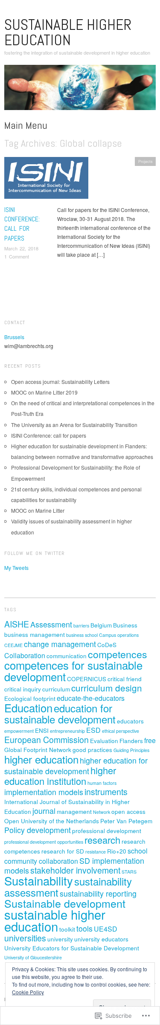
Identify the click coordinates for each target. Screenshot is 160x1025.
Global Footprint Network (37, 749)
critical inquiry (22, 689)
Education (28, 707)
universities (25, 938)
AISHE (16, 624)
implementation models (43, 792)
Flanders (131, 740)
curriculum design (106, 687)
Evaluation (104, 740)
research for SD (62, 851)
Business (125, 625)
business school (82, 635)
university (60, 939)
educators (130, 721)
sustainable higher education (67, 32)
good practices (92, 749)
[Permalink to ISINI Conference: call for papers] (46, 179)
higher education (41, 759)
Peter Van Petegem (126, 820)
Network (101, 812)
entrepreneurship (67, 731)
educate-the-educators (91, 698)
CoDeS (106, 644)
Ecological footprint (29, 698)
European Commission (46, 740)
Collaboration (24, 655)
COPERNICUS (86, 678)
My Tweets (16, 567)
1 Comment (16, 256)
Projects (145, 161)
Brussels (14, 336)
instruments (106, 792)
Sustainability (38, 880)
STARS (129, 871)
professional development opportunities (43, 842)
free (150, 740)
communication (67, 655)
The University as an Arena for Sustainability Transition (74, 424)
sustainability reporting (98, 893)
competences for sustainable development (73, 670)
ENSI (42, 730)
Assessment (51, 624)
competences (117, 654)
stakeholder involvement (75, 870)
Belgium (101, 625)
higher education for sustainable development (76, 765)
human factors (101, 783)
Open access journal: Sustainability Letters (60, 381)
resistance (95, 851)
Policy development (37, 830)
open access (128, 811)
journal (43, 810)
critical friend (125, 678)
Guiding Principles (131, 750)
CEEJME (13, 645)
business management (34, 634)
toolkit (67, 929)
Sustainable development (64, 903)
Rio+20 (116, 851)
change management (60, 644)
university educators (101, 939)
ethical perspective (120, 731)
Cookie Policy (28, 992)
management (74, 811)
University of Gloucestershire (33, 957)
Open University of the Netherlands (51, 820)
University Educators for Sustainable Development (71, 948)
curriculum (56, 689)
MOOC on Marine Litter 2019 (44, 392)
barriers (81, 625)
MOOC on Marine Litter (37, 510)
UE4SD (105, 929)
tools (84, 928)
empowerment (19, 731)
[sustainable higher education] (80, 90)
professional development (106, 830)
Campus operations (119, 635)
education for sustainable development (60, 713)
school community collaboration (76, 856)
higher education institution (60, 775)
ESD (93, 730)
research (102, 839)
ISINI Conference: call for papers (22, 224)
